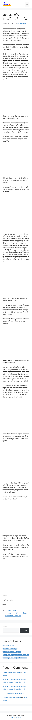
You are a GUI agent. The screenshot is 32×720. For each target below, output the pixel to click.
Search (5, 627)
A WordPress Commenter (12, 672)
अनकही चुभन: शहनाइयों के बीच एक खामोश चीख (16, 655)
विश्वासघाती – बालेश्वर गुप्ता (10, 649)
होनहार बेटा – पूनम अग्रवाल (16, 693)
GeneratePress (16, 717)
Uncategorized (10, 610)
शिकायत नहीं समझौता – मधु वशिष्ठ (12, 652)
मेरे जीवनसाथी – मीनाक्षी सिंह (13, 616)
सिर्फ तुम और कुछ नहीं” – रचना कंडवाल (16, 613)
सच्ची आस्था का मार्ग (8, 646)
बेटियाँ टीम (5, 679)
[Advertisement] (16, 98)
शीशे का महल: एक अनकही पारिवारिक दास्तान (15, 658)
